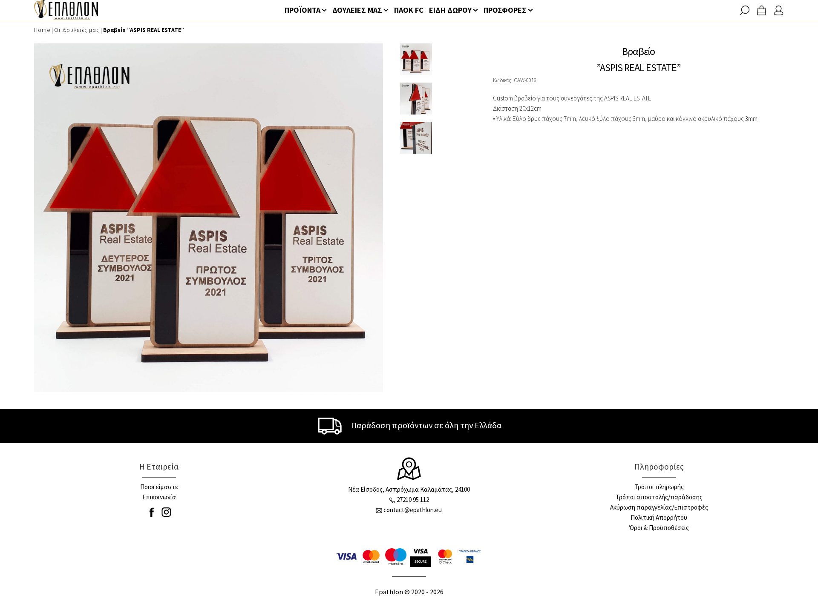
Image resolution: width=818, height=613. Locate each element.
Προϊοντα (302, 10)
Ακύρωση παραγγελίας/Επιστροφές (659, 507)
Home (42, 30)
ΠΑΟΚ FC (408, 10)
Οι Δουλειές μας (76, 30)
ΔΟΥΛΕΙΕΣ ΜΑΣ (357, 10)
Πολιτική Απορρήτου (659, 517)
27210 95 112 (413, 500)
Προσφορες (505, 10)
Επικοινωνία (159, 497)
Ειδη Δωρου (450, 10)
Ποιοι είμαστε (159, 487)
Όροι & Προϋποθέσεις (659, 528)
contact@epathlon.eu (412, 510)
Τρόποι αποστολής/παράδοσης (659, 497)
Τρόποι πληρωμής (659, 487)
